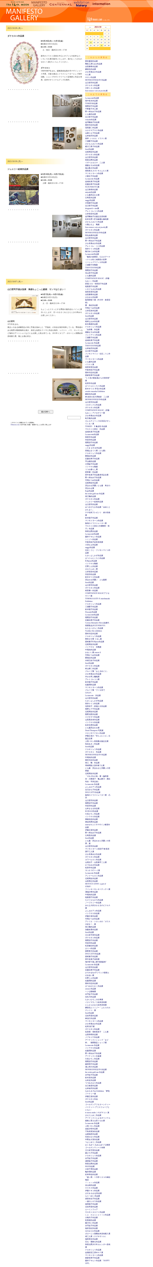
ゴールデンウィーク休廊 (95, 1148)
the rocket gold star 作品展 (94, 494)
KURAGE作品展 (91, 811)
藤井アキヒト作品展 (93, 537)
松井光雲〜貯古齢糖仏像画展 (96, 219)
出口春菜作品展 (91, 1086)
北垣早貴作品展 (91, 1016)
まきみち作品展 (91, 297)
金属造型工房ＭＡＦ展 (94, 1252)
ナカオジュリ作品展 (93, 327)
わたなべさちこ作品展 (94, 628)
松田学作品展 (90, 383)
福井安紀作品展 (91, 1228)
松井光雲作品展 (91, 725)
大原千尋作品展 (91, 1169)
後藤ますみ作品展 (92, 165)
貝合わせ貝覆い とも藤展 (96, 580)
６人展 (88, 75)
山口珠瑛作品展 (91, 190)
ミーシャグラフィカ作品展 (96, 262)
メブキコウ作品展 (92, 1037)
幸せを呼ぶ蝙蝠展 (92, 677)
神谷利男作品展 (91, 822)
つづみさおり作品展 (93, 1083)
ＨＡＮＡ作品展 (91, 1188)
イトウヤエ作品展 (92, 722)
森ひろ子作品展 (91, 1153)
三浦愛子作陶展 (91, 265)
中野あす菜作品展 (92, 1139)
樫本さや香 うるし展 (93, 639)
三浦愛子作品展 (91, 141)
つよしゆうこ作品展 (93, 1142)
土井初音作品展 (91, 214)
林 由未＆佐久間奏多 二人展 (97, 397)
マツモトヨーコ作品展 (94, 173)
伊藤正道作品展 (91, 830)
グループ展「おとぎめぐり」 (96, 671)
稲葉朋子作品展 (91, 286)
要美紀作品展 (90, 456)
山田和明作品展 (91, 1034)
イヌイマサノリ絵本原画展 (96, 1002)
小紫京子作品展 (91, 176)
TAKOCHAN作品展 (93, 268)
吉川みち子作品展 (92, 790)
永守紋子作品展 (91, 994)
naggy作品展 (90, 200)
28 (101, 45)
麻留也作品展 (90, 69)
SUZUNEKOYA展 (92, 187)
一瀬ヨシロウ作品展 (93, 1201)
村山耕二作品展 (91, 669)
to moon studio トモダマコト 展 (97, 1113)
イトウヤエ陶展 (91, 467)
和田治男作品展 (91, 160)
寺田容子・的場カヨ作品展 (96, 706)
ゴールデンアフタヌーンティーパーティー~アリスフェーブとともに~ (97, 1107)
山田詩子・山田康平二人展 (96, 862)
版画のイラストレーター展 (96, 523)
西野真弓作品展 (91, 951)
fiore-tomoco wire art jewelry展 (96, 91)
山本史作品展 (90, 1080)
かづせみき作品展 (92, 865)
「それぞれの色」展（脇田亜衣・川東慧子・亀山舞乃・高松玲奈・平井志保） (97, 779)
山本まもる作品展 (92, 808)
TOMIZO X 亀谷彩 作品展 (96, 426)
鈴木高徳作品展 (91, 324)
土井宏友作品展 (91, 311)
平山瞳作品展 (90, 461)
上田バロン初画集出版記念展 (96, 741)
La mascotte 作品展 (92, 179)
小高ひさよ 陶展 (92, 225)
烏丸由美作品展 (91, 235)
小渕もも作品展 (91, 545)
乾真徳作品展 (90, 1220)
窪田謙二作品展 (91, 128)
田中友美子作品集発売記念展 (96, 475)
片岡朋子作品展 (91, 203)
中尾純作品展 (90, 650)
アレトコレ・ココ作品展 (95, 246)
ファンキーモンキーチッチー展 (97, 889)
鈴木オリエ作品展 (92, 577)
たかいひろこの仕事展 (94, 1000)
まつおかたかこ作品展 (94, 986)
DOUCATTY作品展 (92, 792)
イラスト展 (89, 364)
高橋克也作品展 (91, 819)
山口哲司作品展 (91, 83)
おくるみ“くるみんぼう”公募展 (97, 1145)
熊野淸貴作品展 (91, 714)
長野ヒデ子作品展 (92, 709)
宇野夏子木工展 (91, 109)
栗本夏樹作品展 (91, 61)
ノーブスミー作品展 (93, 903)
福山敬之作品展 (91, 168)
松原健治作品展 (91, 946)
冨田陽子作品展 (91, 1204)
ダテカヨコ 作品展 (93, 752)
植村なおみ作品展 (92, 321)
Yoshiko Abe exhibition (93, 631)
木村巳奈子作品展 (92, 660)
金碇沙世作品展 (91, 1129)
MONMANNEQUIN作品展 (95, 233)
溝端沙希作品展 (91, 892)
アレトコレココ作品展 (94, 211)
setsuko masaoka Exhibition (95, 391)
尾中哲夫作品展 (91, 101)
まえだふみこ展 (91, 569)
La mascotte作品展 (92, 98)
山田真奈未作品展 (92, 720)
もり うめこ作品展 (92, 1196)
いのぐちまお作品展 (93, 289)
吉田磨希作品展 (91, 66)
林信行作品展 (90, 1018)
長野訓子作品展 (91, 106)
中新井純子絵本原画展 (94, 542)
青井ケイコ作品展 (92, 249)
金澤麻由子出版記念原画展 (96, 216)
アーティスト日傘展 (93, 1056)
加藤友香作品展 (91, 930)
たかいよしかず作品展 (94, 555)
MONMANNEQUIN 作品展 (96, 80)
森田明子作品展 (91, 1064)
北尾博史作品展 (91, 152)
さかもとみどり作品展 (94, 144)
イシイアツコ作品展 (93, 335)
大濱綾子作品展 (91, 464)
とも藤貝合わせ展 (92, 195)
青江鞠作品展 (90, 496)
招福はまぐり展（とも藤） (96, 451)
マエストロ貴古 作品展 (95, 429)
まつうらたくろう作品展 (95, 386)
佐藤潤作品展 (90, 685)
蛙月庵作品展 (90, 418)
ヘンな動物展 (90, 991)
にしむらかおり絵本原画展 (96, 1005)
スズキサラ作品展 (92, 717)
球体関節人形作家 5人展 (94, 765)
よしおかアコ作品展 (93, 787)
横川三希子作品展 (92, 146)
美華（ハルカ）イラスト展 (96, 138)
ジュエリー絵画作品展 (94, 502)
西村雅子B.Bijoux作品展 (94, 642)
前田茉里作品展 (91, 292)
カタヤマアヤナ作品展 (94, 130)
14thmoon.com (15, 424)
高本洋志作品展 (91, 125)
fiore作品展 (89, 149)
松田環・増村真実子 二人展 (96, 1032)
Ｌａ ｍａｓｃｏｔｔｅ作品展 (97, 1215)
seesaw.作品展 (90, 989)
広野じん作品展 (91, 566)
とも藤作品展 (90, 114)
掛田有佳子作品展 (92, 1199)
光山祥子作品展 (91, 273)
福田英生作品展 (91, 1239)
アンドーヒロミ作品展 (94, 876)
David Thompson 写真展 (94, 730)
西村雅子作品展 (91, 956)
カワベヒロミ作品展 (93, 860)
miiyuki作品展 (90, 192)
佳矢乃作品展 (90, 997)
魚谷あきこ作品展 (92, 744)
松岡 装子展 (90, 1026)
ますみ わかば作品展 (93, 1193)
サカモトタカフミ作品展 (95, 1212)
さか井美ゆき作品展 (93, 72)
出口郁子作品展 (91, 117)
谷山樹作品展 (90, 1185)
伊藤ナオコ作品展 (92, 1191)
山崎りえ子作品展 (92, 133)
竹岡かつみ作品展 (92, 308)
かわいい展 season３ (93, 652)
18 (90, 42)
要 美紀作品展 (91, 305)
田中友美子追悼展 (92, 959)
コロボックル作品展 (93, 405)
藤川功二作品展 (91, 1223)
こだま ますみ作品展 (93, 448)
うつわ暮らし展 (91, 469)
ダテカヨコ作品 (91, 1099)
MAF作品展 (90, 1166)
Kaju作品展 (89, 491)
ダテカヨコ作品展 (92, 85)
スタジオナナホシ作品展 (95, 733)
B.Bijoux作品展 (91, 561)
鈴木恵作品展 (90, 1078)
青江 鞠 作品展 (92, 763)
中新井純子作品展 (92, 370)
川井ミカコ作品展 (92, 88)
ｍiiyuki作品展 (90, 120)
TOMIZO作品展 (91, 103)
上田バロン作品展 (92, 1126)
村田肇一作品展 (91, 472)
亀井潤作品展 (90, 1172)
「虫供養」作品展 (92, 329)
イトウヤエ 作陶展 (93, 647)
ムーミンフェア (91, 1209)
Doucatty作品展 (91, 612)
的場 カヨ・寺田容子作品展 (96, 284)
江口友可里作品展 (92, 935)
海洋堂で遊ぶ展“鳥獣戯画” (95, 962)
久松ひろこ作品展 (92, 814)
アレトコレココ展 (92, 679)
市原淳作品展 (90, 440)
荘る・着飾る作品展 (93, 1242)
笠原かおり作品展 (92, 1137)
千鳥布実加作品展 (92, 1131)
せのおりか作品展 (92, 1231)
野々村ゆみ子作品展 (93, 111)
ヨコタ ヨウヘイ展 (92, 870)
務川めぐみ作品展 (92, 251)
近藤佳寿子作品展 (92, 184)
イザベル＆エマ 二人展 (95, 163)
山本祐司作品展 (91, 136)
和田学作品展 (90, 437)
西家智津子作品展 (92, 375)
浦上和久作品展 (91, 1067)
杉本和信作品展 (91, 1174)
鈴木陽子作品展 (91, 518)
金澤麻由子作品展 (92, 122)
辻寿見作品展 (90, 198)
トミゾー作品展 (91, 539)
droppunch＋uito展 (92, 208)
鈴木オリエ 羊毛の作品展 (95, 389)
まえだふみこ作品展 (93, 1115)
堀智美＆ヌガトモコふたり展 (96, 171)
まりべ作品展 (90, 948)
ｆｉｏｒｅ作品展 (92, 1182)
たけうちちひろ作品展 (94, 900)
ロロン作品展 (90, 77)
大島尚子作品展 (91, 1217)
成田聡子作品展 (91, 1161)
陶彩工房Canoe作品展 (93, 64)
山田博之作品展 (91, 881)
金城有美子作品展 (92, 181)
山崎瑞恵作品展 (91, 1134)
